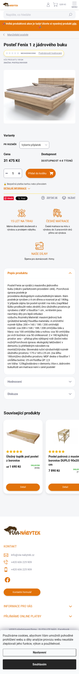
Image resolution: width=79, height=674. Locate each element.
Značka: (15, 63)
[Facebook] (7, 579)
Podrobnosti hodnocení (50, 53)
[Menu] (74, 4)
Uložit (10, 198)
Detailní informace (15, 188)
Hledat (70, 14)
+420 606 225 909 (21, 562)
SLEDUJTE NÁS (47, 629)
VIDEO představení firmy (23, 629)
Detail (23, 487)
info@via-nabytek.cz (22, 554)
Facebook (63, 629)
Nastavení (39, 652)
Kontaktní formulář (22, 592)
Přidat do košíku (37, 173)
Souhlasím (39, 664)
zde (74, 23)
